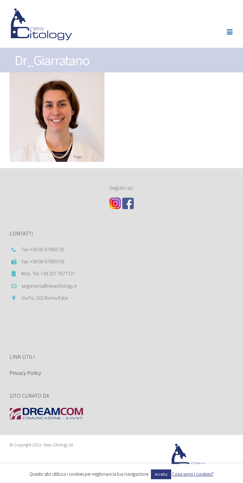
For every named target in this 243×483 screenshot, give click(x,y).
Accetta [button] (161, 474)
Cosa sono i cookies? (193, 474)
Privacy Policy (25, 372)
